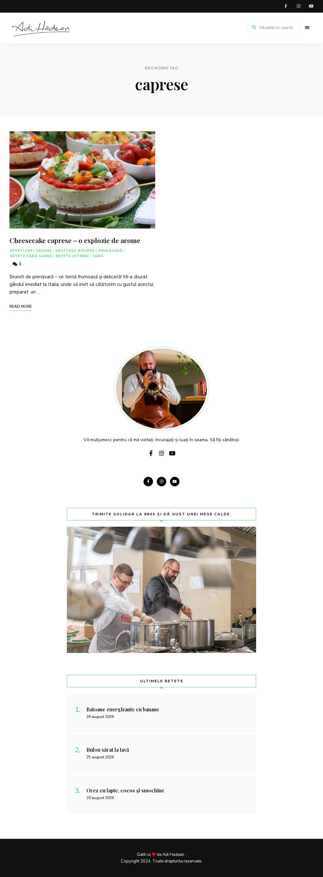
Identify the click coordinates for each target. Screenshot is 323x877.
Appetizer (21, 250)
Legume (44, 250)
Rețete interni (72, 256)
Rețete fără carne (31, 256)
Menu (307, 27)
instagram (298, 6)
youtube (311, 6)
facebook (285, 6)
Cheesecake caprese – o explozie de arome (74, 240)
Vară (97, 256)
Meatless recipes (75, 250)
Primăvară (110, 250)
